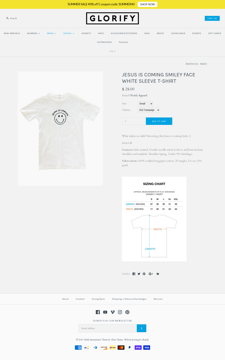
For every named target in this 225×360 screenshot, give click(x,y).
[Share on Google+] (151, 274)
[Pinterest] (127, 312)
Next (203, 64)
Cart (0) (212, 18)
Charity (126, 110)
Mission (158, 299)
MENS (51, 33)
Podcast (123, 42)
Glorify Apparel (138, 95)
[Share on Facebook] (134, 274)
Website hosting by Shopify (136, 339)
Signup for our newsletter (112, 320)
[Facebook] (98, 312)
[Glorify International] (112, 14)
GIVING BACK (178, 33)
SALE (147, 33)
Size (124, 103)
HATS (101, 33)
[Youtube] (105, 312)
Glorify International (92, 339)
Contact (80, 299)
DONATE (196, 33)
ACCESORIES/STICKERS (124, 33)
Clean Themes (117, 339)
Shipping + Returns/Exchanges (129, 299)
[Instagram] (120, 312)
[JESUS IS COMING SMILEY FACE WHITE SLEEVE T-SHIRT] (60, 73)
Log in (112, 51)
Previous (192, 64)
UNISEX (68, 33)
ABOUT (160, 33)
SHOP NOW (147, 4)
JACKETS (86, 33)
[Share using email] (157, 274)
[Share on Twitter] (139, 274)
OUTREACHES (104, 42)
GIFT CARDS (214, 33)
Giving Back (98, 299)
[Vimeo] (113, 312)
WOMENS (33, 33)
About (65, 299)
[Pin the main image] (144, 274)
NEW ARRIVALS (12, 33)
